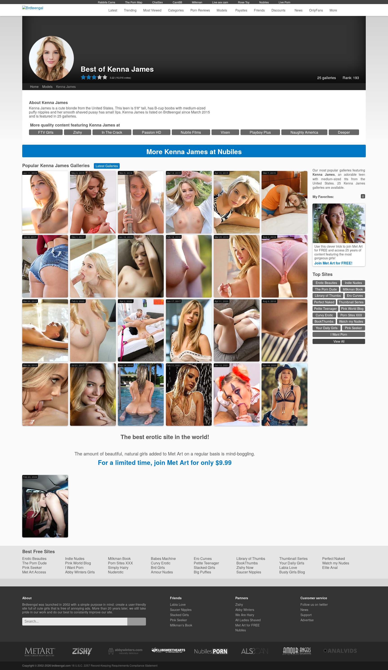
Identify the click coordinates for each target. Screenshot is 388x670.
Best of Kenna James (117, 69)
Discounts (278, 10)
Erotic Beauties (326, 282)
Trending (130, 10)
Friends (259, 10)
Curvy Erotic (324, 315)
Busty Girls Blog (292, 572)
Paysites (241, 10)
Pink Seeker (353, 328)
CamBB (177, 2)
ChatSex (157, 2)
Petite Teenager (325, 308)
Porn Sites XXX (351, 315)
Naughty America (304, 132)
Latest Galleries (107, 166)
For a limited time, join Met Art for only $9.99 (165, 462)
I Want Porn (339, 334)
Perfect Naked (324, 302)
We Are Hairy (244, 614)
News (298, 10)
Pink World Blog (352, 308)
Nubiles (264, 2)
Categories (176, 10)
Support (306, 614)
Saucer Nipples (248, 572)
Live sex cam (220, 2)
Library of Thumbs (328, 295)
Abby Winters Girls (80, 572)
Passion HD (151, 132)
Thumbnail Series (351, 302)
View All (338, 341)
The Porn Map (133, 2)
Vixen (225, 132)
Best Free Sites (38, 551)
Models (222, 10)
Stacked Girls (204, 567)
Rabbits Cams (106, 2)
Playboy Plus (260, 132)
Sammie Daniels (100, 227)
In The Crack (112, 132)
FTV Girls (45, 132)
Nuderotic (115, 572)
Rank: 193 (351, 77)
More (333, 10)
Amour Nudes (162, 572)
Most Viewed (152, 10)
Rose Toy (243, 2)
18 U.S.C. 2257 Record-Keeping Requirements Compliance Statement (114, 665)
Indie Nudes (353, 282)
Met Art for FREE (247, 625)
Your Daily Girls (326, 328)
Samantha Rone (52, 423)
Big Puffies (202, 572)
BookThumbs (324, 321)
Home (34, 86)
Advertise (307, 620)
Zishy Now (245, 567)
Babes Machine (163, 558)
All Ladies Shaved (248, 620)
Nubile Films (191, 132)
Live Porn (284, 2)
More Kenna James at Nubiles (194, 151)
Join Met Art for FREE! (333, 263)
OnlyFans (316, 10)
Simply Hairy (118, 567)
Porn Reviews (200, 10)
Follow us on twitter (314, 604)
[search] (136, 622)
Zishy (77, 132)
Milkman (197, 2)
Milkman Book (353, 289)
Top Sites (323, 274)
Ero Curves (355, 295)
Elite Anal (330, 567)
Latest (112, 10)
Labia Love (288, 567)
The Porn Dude (326, 289)
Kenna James (48, 231)
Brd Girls (158, 567)
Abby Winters (244, 609)
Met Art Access (34, 572)
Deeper (344, 132)
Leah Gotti (48, 535)
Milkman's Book (181, 625)
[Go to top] (378, 657)
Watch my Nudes (351, 321)
